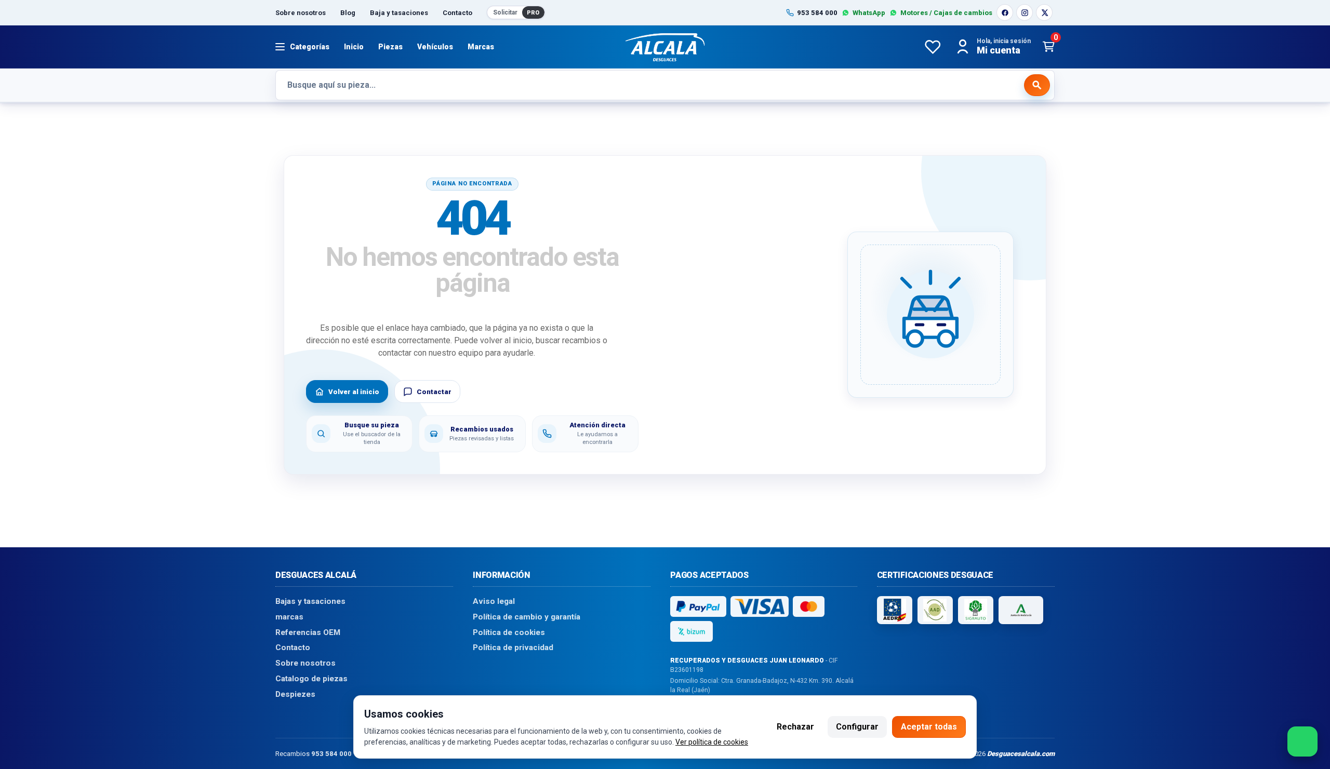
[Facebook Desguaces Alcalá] (1004, 12)
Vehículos (435, 47)
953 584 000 (331, 753)
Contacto (457, 12)
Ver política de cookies (711, 742)
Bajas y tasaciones (310, 601)
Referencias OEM (307, 632)
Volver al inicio (353, 392)
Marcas (481, 47)
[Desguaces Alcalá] (665, 47)
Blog (347, 12)
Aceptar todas (929, 727)
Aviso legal (494, 601)
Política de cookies (509, 632)
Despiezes (295, 693)
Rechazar (795, 727)
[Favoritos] (932, 47)
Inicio (354, 47)
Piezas (390, 47)
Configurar (857, 727)
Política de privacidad (513, 647)
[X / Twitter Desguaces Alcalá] (1044, 12)
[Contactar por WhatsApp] (1302, 741)
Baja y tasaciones (399, 12)
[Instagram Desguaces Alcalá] (1024, 12)
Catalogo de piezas (311, 678)
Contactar (434, 392)
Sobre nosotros (300, 12)
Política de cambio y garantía (526, 617)
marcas (289, 617)
